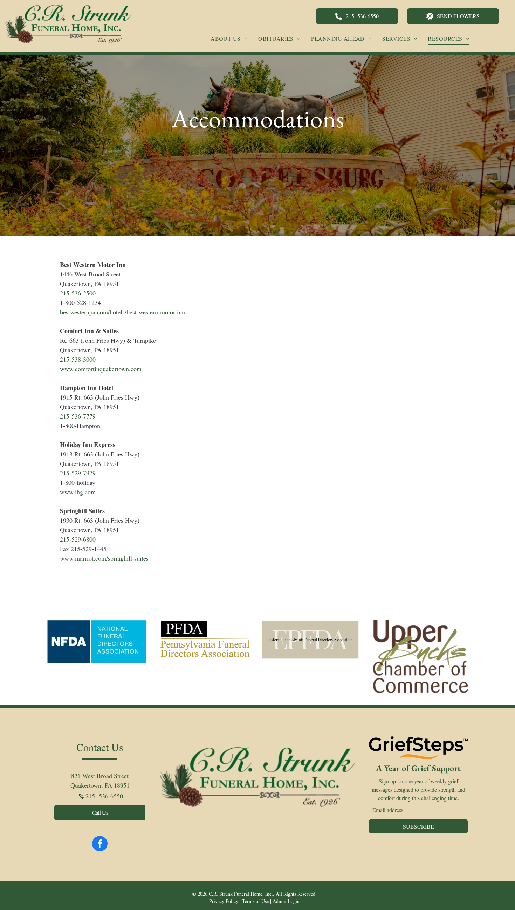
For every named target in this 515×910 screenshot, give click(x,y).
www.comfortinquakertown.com (101, 368)
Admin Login (286, 901)
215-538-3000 (78, 359)
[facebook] (100, 844)
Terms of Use (255, 901)
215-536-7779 (78, 416)
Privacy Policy (223, 901)
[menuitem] (229, 39)
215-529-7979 (78, 473)
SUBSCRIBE (418, 826)
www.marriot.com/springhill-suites (104, 558)
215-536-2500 (78, 293)
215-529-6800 (78, 539)
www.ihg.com (78, 492)
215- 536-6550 (104, 796)
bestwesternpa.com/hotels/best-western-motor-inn (122, 312)
